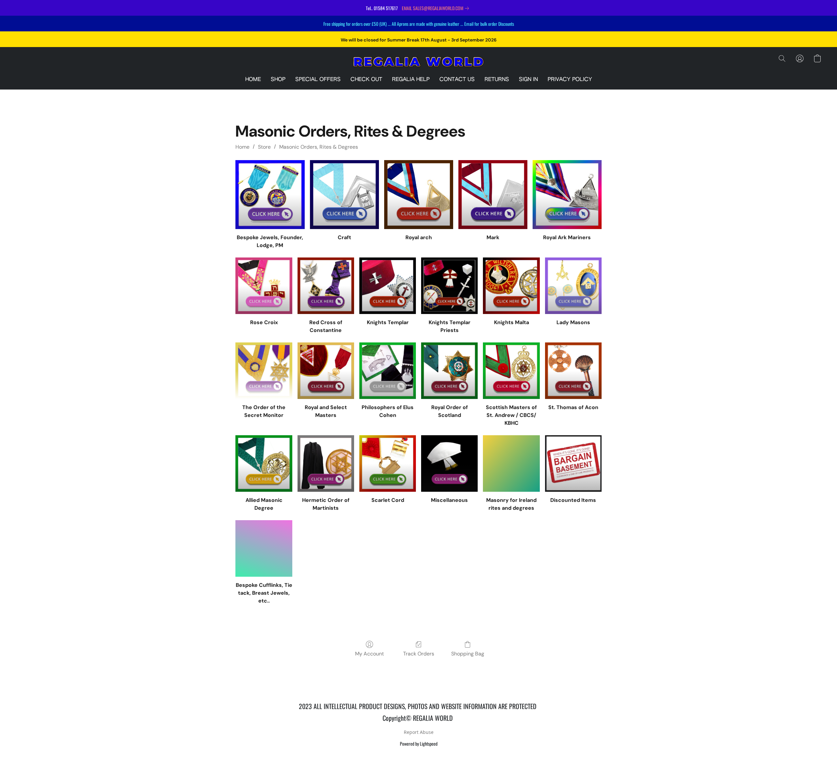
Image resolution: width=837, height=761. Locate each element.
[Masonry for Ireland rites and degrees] (511, 463)
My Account (369, 653)
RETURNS (497, 79)
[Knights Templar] (387, 285)
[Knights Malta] (511, 285)
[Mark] (492, 194)
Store (264, 146)
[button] (418, 62)
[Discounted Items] (573, 463)
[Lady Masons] (573, 285)
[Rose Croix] (263, 285)
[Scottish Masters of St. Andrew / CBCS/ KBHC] (511, 370)
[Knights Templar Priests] (449, 285)
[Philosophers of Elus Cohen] (387, 370)
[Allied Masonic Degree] (263, 463)
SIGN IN (528, 79)
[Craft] (344, 194)
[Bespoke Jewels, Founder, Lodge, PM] (269, 194)
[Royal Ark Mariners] (567, 194)
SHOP (278, 79)
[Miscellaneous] (449, 463)
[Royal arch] (418, 194)
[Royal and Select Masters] (326, 370)
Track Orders (418, 653)
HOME (253, 79)
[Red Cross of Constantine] (326, 285)
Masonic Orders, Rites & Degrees (318, 146)
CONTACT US (457, 79)
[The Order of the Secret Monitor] (263, 370)
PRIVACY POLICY (570, 79)
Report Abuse (419, 732)
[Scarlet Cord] (387, 463)
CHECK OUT (366, 79)
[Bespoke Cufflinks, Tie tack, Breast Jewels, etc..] (263, 548)
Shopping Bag (467, 653)
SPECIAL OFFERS (318, 79)
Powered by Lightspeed (418, 743)
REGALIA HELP (411, 79)
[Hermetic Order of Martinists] (326, 463)
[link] (436, 8)
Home (242, 146)
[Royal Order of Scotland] (449, 370)
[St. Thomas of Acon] (573, 370)
